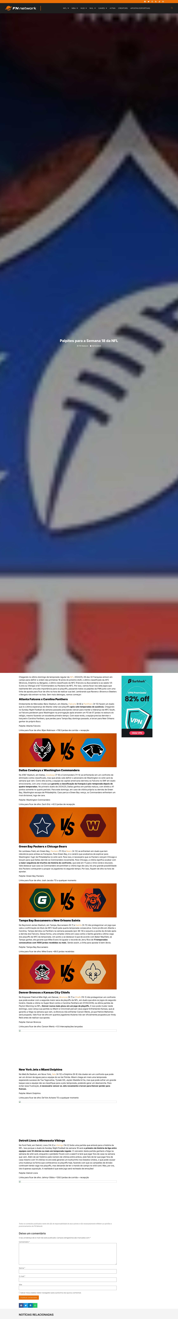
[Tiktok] (159, 1)
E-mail (22, 1276)
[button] (21, 1305)
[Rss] (155, 1)
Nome (22, 1268)
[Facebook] (144, 1)
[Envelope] (163, 1)
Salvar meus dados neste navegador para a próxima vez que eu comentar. (51, 1293)
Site (20, 1284)
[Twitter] (148, 1)
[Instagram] (152, 1)
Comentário (24, 1242)
